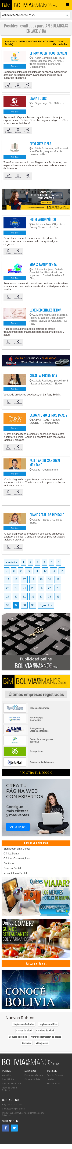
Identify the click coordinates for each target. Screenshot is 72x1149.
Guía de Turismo (55, 1075)
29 (7, 596)
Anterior (11, 562)
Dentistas (8, 863)
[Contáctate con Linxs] (36, 808)
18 (32, 579)
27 (49, 587)
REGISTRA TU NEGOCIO (36, 773)
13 (53, 570)
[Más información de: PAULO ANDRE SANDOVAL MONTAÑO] (14, 464)
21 (57, 579)
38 (24, 605)
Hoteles (50, 1079)
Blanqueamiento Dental (16, 848)
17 (24, 579)
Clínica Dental (11, 853)
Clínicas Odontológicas (16, 858)
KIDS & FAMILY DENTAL (44, 265)
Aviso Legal (7, 1115)
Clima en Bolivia (32, 1079)
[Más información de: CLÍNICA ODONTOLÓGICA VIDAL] (14, 57)
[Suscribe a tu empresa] (36, 199)
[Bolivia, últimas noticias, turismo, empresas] (30, 1064)
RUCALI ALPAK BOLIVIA (43, 376)
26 (41, 587)
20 (49, 579)
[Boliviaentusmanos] (6, 5)
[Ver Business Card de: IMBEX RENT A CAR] (36, 360)
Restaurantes (53, 1083)
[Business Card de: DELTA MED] (28, 766)
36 (7, 605)
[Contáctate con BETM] (36, 642)
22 (7, 587)
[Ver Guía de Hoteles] (36, 896)
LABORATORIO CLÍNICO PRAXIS (48, 415)
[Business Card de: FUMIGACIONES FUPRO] (28, 755)
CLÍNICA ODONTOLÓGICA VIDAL (48, 53)
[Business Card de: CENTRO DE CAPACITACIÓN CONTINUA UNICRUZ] (28, 744)
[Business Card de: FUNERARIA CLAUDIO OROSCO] (28, 712)
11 (36, 570)
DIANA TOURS (38, 98)
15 (7, 579)
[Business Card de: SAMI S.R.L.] (28, 733)
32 (32, 596)
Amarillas (6, 1075)
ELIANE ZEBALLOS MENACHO (47, 515)
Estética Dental (12, 868)
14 (61, 570)
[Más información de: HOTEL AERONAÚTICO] (14, 223)
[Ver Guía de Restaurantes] (36, 938)
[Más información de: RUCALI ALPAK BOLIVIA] (14, 380)
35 (57, 596)
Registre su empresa (12, 1104)
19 (41, 579)
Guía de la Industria (11, 1083)
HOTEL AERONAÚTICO (43, 219)
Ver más (15, 66)
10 (28, 570)
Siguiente (46, 605)
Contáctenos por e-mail (13, 1109)
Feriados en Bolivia (33, 1075)
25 (32, 587)
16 (16, 579)
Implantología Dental (15, 873)
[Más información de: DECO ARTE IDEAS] (14, 148)
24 (24, 587)
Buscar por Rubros (36, 963)
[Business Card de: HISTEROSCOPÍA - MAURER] (28, 723)
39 (32, 605)
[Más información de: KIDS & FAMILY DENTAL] (14, 269)
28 (57, 587)
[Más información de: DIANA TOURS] (14, 102)
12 (45, 570)
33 (41, 596)
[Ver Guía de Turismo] (36, 989)
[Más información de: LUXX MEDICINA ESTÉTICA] (14, 314)
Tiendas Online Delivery (9, 1089)
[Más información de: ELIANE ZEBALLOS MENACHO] (14, 519)
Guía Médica (8, 1079)
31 (24, 596)
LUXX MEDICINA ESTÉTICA (45, 310)
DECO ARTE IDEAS (40, 144)
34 (49, 596)
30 (16, 596)
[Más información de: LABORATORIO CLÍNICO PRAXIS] (14, 419)
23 (16, 587)
